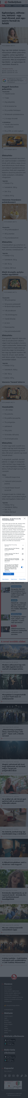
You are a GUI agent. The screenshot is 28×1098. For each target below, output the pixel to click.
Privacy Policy (22, 579)
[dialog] (14, 549)
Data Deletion (5, 579)
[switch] (22, 549)
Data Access (14, 579)
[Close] (25, 519)
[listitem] (14, 545)
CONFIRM (8, 573)
